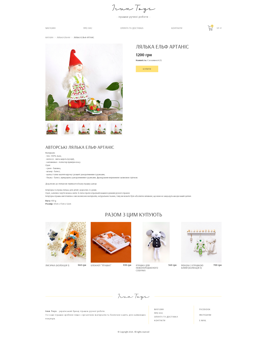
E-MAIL (202, 320)
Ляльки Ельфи (63, 37)
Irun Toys (133, 7)
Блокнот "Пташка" (101, 265)
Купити (147, 69)
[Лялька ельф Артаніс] (84, 82)
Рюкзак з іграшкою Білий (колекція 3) (192, 266)
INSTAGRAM (205, 314)
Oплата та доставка (131, 28)
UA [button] (218, 28)
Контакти (176, 28)
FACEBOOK (204, 309)
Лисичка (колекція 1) (57, 265)
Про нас (87, 28)
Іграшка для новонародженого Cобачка (147, 268)
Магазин (50, 28)
